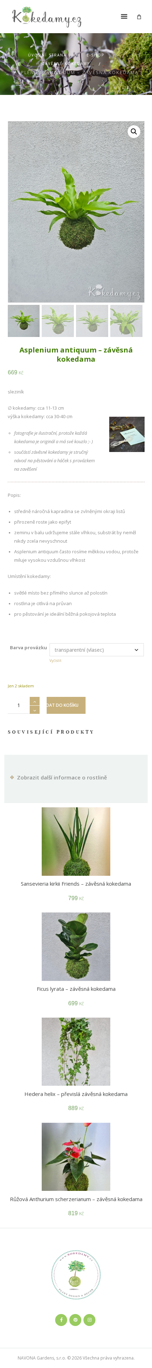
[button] (134, 131)
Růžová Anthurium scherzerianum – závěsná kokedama (76, 1199)
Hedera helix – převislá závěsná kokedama (76, 1093)
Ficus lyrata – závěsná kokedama (76, 988)
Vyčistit (55, 660)
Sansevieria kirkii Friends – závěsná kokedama (76, 883)
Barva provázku (28, 647)
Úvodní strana (47, 55)
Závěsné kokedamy (66, 63)
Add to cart (66, 705)
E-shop (95, 55)
